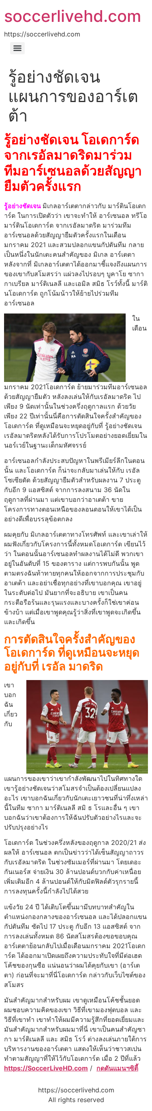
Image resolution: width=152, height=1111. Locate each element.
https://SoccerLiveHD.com (46, 1068)
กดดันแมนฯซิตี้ (117, 1068)
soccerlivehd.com (72, 16)
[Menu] (17, 48)
